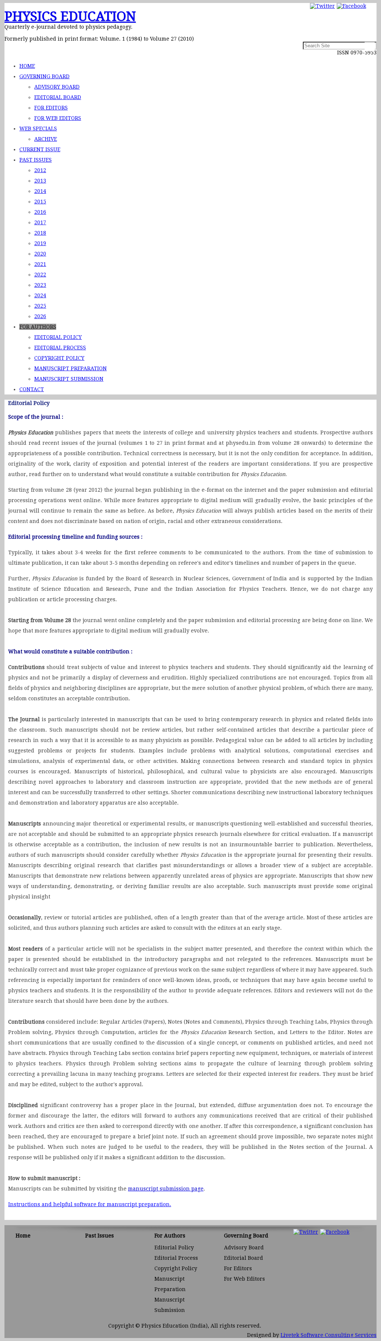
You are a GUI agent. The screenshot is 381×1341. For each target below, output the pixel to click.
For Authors (37, 327)
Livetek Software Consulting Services (329, 1335)
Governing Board (44, 76)
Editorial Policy (58, 337)
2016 (40, 212)
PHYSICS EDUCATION (70, 16)
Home (27, 66)
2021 (40, 264)
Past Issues (35, 160)
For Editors (51, 108)
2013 (40, 181)
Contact (31, 389)
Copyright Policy (59, 358)
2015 (40, 202)
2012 (40, 170)
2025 (40, 306)
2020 (40, 254)
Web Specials (38, 128)
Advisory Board (57, 87)
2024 (40, 295)
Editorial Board (57, 97)
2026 (40, 316)
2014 (40, 191)
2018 (40, 233)
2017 (40, 222)
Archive (45, 139)
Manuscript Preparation (70, 368)
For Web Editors (57, 118)
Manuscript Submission (68, 379)
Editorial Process (60, 348)
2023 (40, 285)
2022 (40, 275)
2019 (40, 243)
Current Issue (39, 149)
